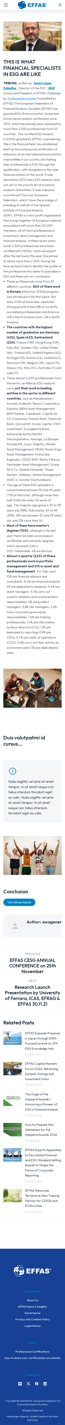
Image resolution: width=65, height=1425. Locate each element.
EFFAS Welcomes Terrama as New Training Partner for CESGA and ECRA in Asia (42, 1198)
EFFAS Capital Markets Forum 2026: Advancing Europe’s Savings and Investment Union (41, 1071)
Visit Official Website (19, 902)
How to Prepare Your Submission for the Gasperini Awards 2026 (41, 1130)
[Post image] (12, 1038)
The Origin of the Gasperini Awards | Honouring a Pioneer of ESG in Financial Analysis (41, 1101)
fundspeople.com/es (22, 98)
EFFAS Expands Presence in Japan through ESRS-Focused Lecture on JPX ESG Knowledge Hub (42, 1040)
